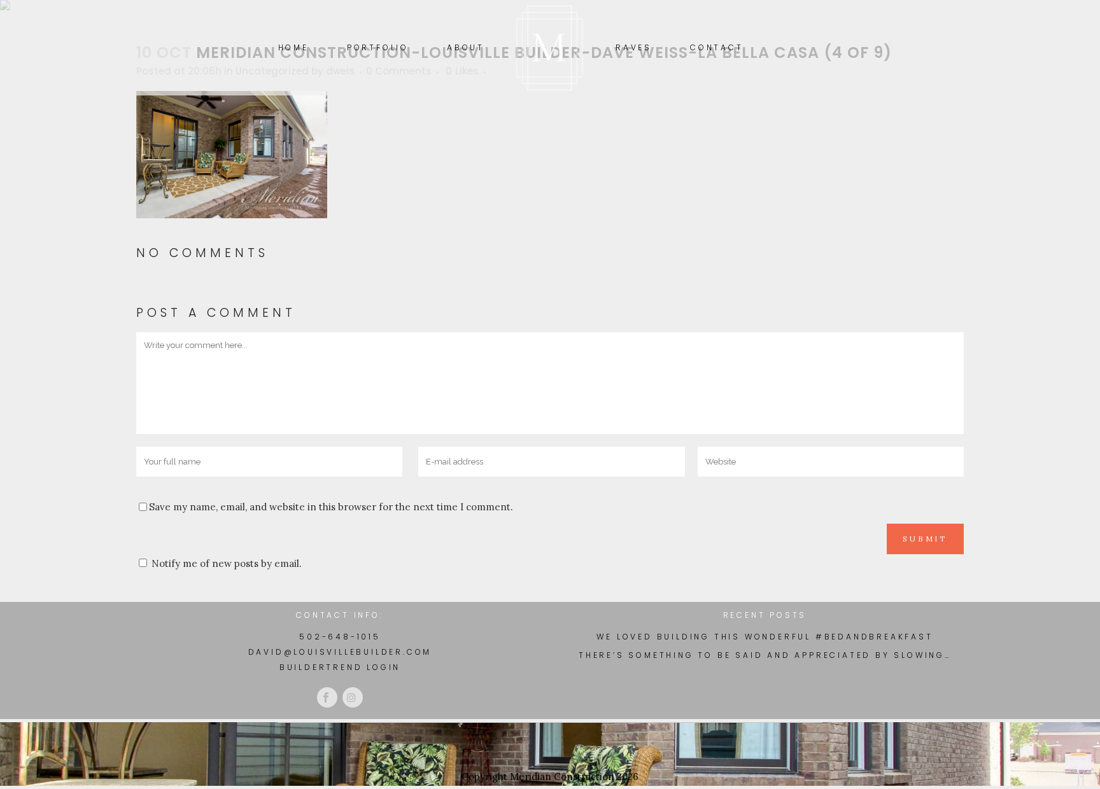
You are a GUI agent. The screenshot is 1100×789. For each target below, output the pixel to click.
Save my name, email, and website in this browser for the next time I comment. (331, 507)
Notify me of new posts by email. (227, 563)
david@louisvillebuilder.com (340, 651)
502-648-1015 (340, 636)
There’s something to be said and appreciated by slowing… (765, 655)
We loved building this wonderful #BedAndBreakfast (764, 637)
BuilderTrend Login (339, 667)
